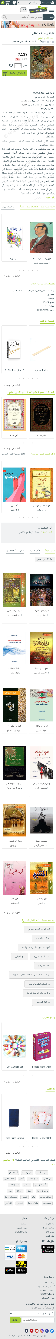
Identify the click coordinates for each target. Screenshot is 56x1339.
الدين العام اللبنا (42, 726)
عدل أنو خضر (41, 615)
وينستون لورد (40, 788)
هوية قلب (14, 899)
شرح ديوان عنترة (41, 668)
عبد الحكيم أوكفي (40, 846)
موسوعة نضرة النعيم (14, 783)
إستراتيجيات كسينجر (41, 783)
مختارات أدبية (11, 1197)
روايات (19, 1191)
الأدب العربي (9, 1179)
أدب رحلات (27, 1173)
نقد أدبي (8, 1203)
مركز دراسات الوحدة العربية (38, 993)
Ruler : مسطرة (41, 370)
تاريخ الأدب (14, 1185)
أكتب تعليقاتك (45, 532)
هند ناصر (13, 903)
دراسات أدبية (42, 1191)
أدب (53, 1164)
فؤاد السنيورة (14, 673)
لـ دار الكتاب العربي (44, 559)
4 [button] (23, 270)
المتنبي (40, 903)
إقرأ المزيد (50, 197)
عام (33, 1197)
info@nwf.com (47, 1294)
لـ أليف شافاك (41, 510)
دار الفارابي (19, 957)
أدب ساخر (13, 1173)
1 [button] (37, 270)
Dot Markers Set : (14, 1067)
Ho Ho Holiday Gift (41, 1138)
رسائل (29, 1191)
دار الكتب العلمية (43, 938)
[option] (41, 240)
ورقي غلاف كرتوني (33, 105)
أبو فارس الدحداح (13, 730)
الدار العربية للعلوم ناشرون (39, 929)
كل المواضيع (8, 1160)
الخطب (27, 1185)
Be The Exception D (14, 370)
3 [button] (28, 270)
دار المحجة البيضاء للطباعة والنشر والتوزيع (31, 975)
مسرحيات (47, 1203)
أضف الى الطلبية (17, 73)
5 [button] (19, 270)
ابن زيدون (13, 846)
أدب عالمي (47, 1179)
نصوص (20, 1203)
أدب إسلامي (42, 1173)
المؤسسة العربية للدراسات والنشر (36, 948)
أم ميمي (14, 506)
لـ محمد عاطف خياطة (42, 263)
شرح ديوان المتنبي (14, 611)
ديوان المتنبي (41, 899)
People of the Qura (41, 1067)
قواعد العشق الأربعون (41, 506)
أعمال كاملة (33, 1179)
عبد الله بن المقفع (45, 38)
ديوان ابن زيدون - (14, 841)
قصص (24, 1197)
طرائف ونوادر (45, 1197)
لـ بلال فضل (14, 510)
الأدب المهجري (41, 1185)
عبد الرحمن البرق (13, 615)
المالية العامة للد (14, 668)
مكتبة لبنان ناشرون (42, 957)
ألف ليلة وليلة (14, 259)
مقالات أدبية (33, 1203)
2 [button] (32, 270)
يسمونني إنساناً (41, 841)
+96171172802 (47, 1290)
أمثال (21, 1179)
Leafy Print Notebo (14, 1138)
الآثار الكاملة (41, 435)
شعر (10, 1191)
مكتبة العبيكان (44, 966)
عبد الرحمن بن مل (13, 788)
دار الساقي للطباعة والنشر (39, 984)
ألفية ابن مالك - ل (14, 726)
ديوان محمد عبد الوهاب (41, 259)
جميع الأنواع (27, 101)
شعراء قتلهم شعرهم (41, 611)
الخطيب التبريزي (40, 673)
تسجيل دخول (46, 2)
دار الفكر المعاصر (43, 1002)
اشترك (15, 1320)
